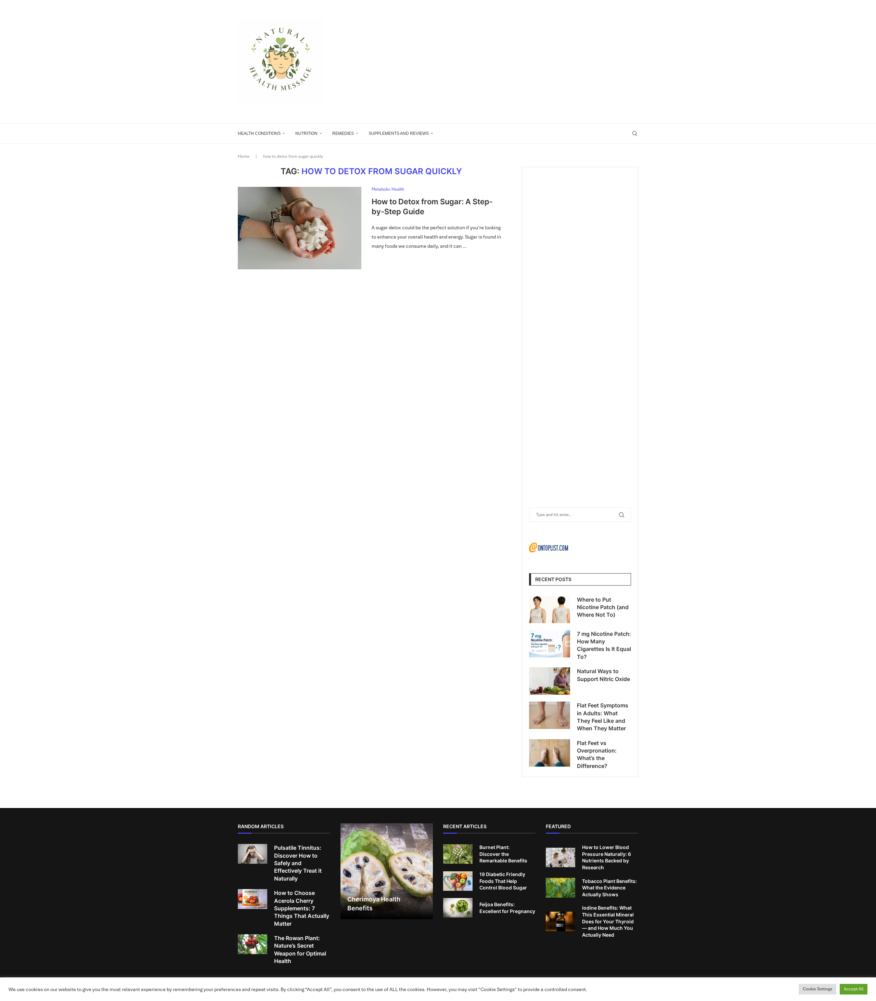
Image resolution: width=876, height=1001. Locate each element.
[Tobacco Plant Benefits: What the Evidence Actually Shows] (560, 888)
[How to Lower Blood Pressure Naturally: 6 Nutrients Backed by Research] (560, 858)
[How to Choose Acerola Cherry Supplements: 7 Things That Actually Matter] (252, 899)
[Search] (634, 133)
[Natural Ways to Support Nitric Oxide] (549, 681)
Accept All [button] (853, 989)
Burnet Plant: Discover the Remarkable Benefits (503, 853)
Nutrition (306, 133)
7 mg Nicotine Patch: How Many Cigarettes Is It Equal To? (604, 645)
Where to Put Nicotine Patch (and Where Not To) (603, 607)
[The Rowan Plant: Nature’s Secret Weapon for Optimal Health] (252, 944)
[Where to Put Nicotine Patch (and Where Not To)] (549, 609)
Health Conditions (259, 133)
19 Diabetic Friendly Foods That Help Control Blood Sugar (503, 880)
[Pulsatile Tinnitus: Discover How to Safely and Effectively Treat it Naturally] (252, 854)
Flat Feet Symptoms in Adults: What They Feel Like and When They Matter (602, 717)
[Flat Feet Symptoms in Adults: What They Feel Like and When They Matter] (549, 715)
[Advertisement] (506, 62)
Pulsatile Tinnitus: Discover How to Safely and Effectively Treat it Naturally (298, 863)
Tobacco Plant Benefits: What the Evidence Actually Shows (609, 887)
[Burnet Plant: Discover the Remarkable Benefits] (458, 854)
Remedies (343, 133)
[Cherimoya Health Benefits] (386, 871)
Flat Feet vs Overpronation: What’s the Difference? (597, 754)
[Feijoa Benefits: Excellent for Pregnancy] (458, 908)
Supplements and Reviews (399, 133)
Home (243, 156)
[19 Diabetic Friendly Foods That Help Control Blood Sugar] (458, 881)
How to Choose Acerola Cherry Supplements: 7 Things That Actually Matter (301, 908)
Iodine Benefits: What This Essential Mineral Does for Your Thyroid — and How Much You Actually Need (608, 921)
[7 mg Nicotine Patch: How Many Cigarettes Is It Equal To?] (549, 643)
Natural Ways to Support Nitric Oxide (603, 675)
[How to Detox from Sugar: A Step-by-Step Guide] (299, 228)
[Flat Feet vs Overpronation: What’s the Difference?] (549, 753)
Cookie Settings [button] (817, 989)
